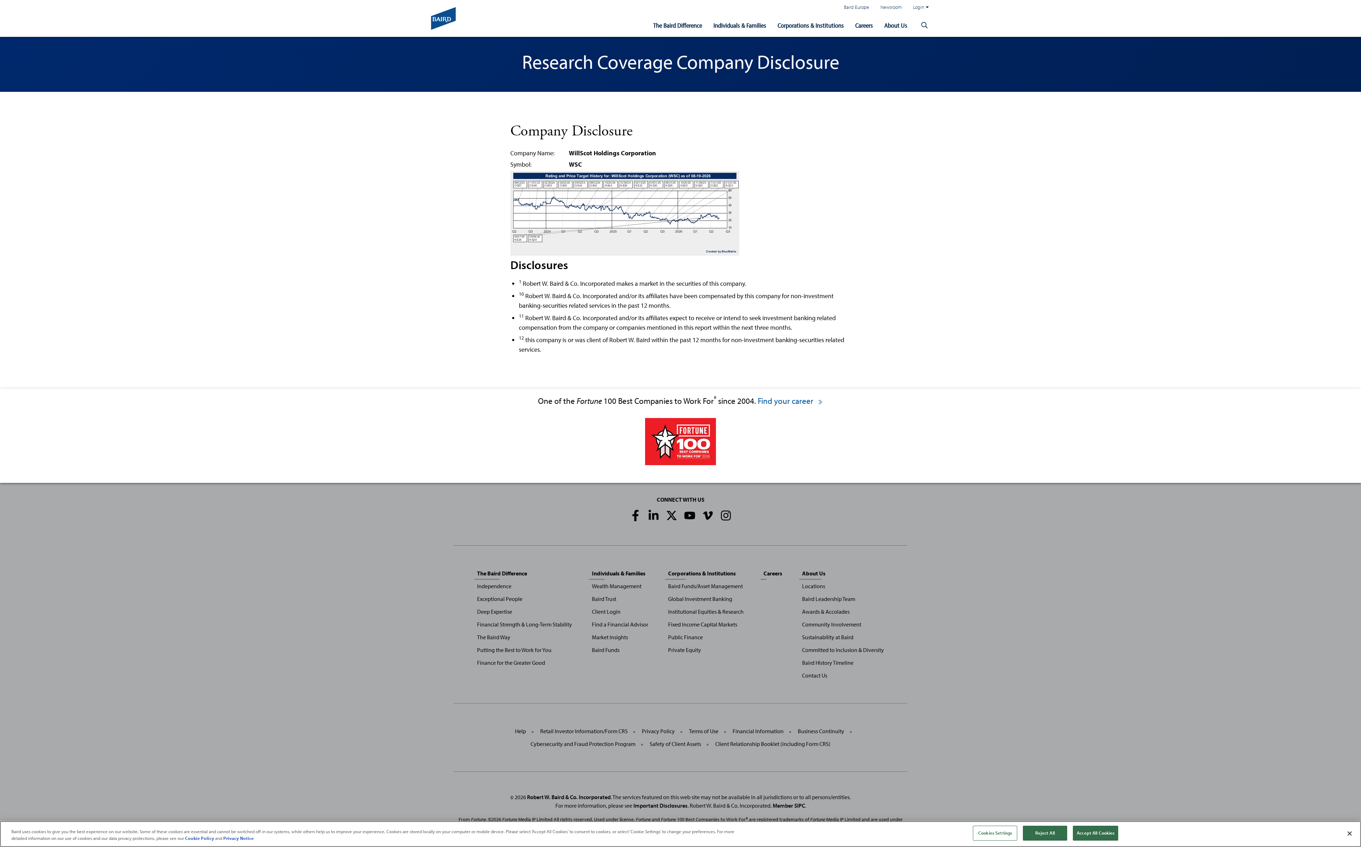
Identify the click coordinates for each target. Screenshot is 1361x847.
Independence (494, 586)
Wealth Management (617, 586)
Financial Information (758, 731)
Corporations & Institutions (811, 25)
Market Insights (610, 637)
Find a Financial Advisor (620, 624)
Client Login (606, 611)
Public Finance (685, 637)
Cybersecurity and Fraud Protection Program (583, 743)
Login (918, 7)
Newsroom (891, 7)
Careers (864, 25)
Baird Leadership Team (828, 598)
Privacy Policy (658, 731)
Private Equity (684, 649)
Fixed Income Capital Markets (702, 624)
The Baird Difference (677, 25)
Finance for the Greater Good (511, 662)
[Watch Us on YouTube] (689, 515)
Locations (813, 586)
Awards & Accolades (826, 611)
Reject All (1044, 833)
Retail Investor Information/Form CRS (584, 731)
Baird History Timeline (827, 662)
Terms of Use (703, 731)
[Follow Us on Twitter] (671, 515)
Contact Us (814, 675)
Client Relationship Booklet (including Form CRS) (772, 743)
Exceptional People (499, 598)
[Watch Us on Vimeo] (707, 515)
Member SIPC (789, 805)
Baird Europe (856, 7)
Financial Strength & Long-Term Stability (524, 624)
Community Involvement (831, 624)
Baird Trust (604, 598)
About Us (895, 25)
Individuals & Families (739, 25)
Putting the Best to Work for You (514, 649)
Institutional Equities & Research (706, 611)
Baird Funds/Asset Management (705, 586)
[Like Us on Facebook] (635, 515)
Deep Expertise (494, 611)
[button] (924, 25)
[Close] (1349, 833)
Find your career (786, 401)
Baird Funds (606, 649)
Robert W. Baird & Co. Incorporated (569, 797)
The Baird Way (493, 637)
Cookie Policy (199, 838)
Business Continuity (821, 731)
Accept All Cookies (1095, 833)
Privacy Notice (238, 838)
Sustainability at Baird (827, 637)
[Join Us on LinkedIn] (653, 515)
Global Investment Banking (700, 598)
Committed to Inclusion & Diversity (843, 649)
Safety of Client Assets (675, 743)
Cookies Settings (995, 833)
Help (520, 731)
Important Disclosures (660, 805)
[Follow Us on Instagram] (725, 515)
